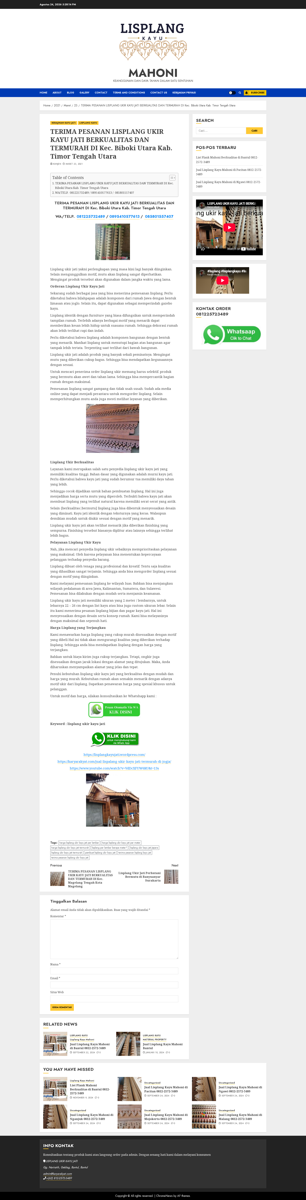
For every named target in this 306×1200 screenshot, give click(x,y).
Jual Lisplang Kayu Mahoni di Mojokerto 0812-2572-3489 (166, 1117)
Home (43, 92)
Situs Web (57, 992)
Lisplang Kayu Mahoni (82, 1039)
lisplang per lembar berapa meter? (109, 847)
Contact (101, 92)
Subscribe (258, 92)
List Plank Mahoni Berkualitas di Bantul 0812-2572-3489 (90, 1089)
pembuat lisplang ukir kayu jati (100, 852)
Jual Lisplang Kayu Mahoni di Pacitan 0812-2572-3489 (166, 1089)
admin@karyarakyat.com (57, 1174)
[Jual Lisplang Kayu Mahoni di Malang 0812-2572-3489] (204, 1117)
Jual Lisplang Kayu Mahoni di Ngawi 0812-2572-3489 (240, 1089)
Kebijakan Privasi (184, 92)
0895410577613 (124, 216)
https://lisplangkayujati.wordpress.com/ (114, 754)
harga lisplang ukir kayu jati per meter (121, 842)
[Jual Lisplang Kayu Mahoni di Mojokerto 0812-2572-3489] (130, 1117)
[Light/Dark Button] (232, 93)
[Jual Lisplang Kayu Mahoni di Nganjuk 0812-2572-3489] (55, 1117)
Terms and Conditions (129, 92)
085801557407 (158, 216)
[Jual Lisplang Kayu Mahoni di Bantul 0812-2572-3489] (55, 1044)
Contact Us (158, 92)
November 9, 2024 (83, 1097)
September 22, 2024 (84, 1052)
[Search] (240, 92)
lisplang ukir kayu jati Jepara (144, 847)
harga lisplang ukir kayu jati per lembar (79, 842)
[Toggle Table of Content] (171, 178)
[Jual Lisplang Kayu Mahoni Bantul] (128, 1044)
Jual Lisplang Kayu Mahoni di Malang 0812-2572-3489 (240, 1117)
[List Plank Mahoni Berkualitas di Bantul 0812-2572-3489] (55, 1089)
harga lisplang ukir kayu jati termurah (70, 847)
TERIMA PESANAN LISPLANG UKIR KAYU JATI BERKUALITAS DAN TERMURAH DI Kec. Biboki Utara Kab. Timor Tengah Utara (114, 185)
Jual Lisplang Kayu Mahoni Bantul (163, 1046)
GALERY (84, 92)
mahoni (153, 73)
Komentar (58, 916)
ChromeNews (164, 1196)
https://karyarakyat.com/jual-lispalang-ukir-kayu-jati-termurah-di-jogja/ (114, 761)
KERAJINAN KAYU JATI (64, 122)
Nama (55, 964)
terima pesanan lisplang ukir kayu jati (69, 857)
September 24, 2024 (158, 1095)
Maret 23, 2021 (74, 164)
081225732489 (91, 216)
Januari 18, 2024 (155, 1052)
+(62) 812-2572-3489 (59, 1178)
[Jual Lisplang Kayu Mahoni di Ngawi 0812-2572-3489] (204, 1089)
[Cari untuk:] (221, 130)
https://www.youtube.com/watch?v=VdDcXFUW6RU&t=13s (114, 768)
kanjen (57, 164)
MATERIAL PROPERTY (154, 1039)
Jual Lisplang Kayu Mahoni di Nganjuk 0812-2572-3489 (91, 1117)
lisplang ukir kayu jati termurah (66, 852)
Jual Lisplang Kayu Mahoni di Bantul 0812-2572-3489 (90, 1046)
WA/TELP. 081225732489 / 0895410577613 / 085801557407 (94, 193)
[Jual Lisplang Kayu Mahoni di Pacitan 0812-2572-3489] (130, 1089)
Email (55, 978)
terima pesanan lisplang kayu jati (134, 852)
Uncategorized (152, 1082)
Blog (70, 92)
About (57, 92)
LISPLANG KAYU (88, 122)
